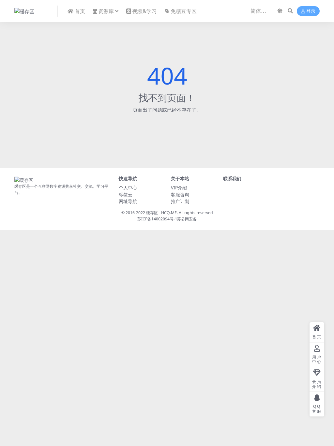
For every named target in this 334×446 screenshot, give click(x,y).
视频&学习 (144, 11)
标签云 (125, 194)
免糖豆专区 (184, 11)
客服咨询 (180, 194)
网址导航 (128, 201)
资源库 (106, 11)
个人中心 (128, 187)
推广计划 (180, 201)
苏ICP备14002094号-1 (157, 219)
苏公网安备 (187, 219)
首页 (80, 11)
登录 (310, 11)
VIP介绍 (179, 187)
